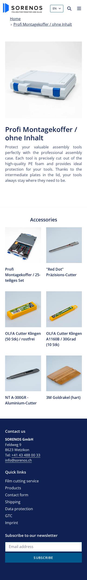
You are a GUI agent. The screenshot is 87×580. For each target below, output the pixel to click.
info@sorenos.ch (18, 460)
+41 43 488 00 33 (26, 455)
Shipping (12, 501)
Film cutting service (22, 481)
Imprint (11, 522)
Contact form (16, 494)
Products (13, 487)
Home (15, 18)
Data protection (19, 508)
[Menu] (79, 8)
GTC (8, 515)
